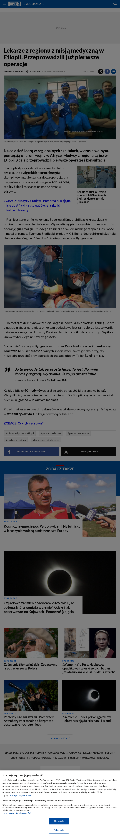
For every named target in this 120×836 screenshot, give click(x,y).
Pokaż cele (59, 830)
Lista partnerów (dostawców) (16, 813)
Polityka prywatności (20, 795)
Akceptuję (59, 821)
